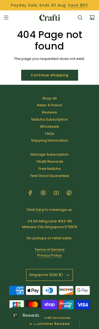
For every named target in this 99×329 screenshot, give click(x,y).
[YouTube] (56, 193)
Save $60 (78, 5)
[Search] (80, 17)
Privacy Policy (49, 255)
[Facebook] (30, 193)
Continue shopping (49, 75)
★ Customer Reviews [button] (49, 323)
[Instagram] (43, 193)
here (40, 209)
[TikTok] (69, 193)
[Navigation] (6, 17)
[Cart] (92, 17)
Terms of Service (50, 249)
